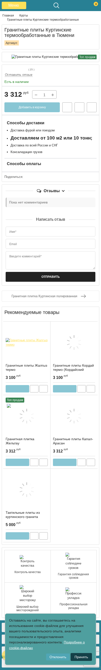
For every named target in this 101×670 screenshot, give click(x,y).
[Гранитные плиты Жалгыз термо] (27, 342)
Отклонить (58, 657)
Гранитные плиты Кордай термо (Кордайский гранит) (73, 369)
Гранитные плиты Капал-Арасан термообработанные (73, 443)
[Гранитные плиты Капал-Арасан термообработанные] (74, 416)
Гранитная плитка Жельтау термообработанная (22, 443)
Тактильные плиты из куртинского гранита (23, 515)
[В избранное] (79, 107)
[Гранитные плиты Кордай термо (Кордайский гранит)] (74, 342)
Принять (81, 657)
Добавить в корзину (32, 107)
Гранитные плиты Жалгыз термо (26, 367)
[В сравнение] (92, 107)
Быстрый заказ (67, 107)
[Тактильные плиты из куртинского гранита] (27, 489)
